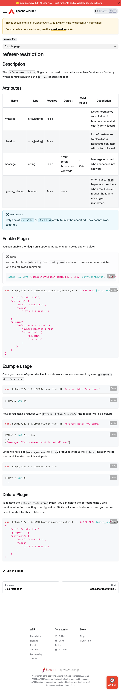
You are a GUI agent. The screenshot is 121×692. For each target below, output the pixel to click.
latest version (58, 29)
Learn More (96, 3)
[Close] (118, 3)
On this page (12, 46)
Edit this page (14, 570)
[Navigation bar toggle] (5, 11)
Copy (110, 276)
